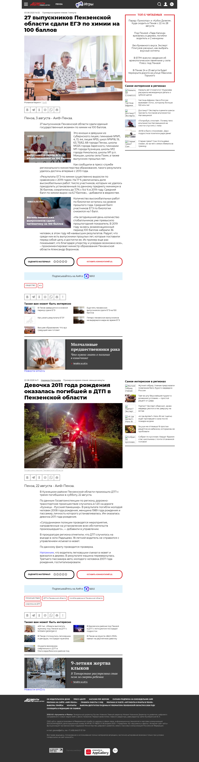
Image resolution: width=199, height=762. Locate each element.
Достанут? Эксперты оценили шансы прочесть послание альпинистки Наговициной (156, 113)
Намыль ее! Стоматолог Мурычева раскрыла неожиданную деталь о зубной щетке (155, 92)
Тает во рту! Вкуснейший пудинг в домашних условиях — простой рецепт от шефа (154, 398)
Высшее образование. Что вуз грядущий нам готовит (52, 328)
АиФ (44, 102)
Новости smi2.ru (34, 370)
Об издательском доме (58, 699)
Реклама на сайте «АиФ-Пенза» (62, 702)
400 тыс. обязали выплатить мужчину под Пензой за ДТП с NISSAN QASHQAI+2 (52, 628)
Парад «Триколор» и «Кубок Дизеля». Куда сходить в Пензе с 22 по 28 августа (150, 23)
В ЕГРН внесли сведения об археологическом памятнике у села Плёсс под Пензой (149, 61)
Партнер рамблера (73, 750)
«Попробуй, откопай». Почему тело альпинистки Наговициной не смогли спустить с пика (155, 123)
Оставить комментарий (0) (99, 262)
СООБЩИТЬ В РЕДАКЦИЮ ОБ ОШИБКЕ (64, 709)
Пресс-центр (80, 699)
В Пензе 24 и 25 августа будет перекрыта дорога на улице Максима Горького (149, 73)
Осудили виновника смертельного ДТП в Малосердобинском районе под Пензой (46, 650)
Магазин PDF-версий (99, 699)
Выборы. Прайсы (55, 705)
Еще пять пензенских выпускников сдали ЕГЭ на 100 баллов (101, 310)
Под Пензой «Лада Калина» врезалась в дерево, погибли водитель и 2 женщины (150, 36)
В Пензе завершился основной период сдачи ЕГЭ (53, 309)
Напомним (47, 552)
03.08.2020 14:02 (32, 12)
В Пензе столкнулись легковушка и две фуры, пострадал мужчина (54, 637)
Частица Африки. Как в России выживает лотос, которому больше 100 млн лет (155, 102)
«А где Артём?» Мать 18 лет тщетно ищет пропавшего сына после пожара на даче (155, 418)
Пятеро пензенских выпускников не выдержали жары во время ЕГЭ (103, 319)
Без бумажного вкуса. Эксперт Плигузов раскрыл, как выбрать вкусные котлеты (150, 48)
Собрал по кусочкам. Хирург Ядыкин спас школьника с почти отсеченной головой (156, 439)
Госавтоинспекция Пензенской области (43, 470)
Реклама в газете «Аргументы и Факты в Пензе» (130, 702)
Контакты (71, 705)
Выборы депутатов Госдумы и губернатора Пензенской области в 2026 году (117, 705)
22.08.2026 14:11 (31, 380)
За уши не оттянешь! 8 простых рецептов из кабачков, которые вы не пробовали (156, 429)
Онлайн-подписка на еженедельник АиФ (133, 699)
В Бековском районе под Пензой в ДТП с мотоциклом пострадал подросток (103, 628)
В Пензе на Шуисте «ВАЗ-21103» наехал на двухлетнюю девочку (102, 637)
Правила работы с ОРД (92, 702)
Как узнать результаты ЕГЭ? (51, 318)
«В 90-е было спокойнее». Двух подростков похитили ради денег (154, 132)
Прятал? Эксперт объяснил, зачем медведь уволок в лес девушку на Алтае (154, 408)
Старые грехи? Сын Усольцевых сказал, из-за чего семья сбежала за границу (155, 143)
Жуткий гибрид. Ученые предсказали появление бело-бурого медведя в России (156, 388)
